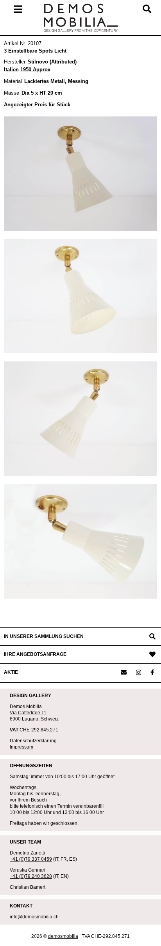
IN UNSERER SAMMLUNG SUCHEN (44, 636)
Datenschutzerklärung (33, 740)
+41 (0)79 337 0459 (31, 859)
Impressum (21, 747)
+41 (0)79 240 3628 (31, 876)
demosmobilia (63, 936)
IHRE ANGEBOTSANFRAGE (35, 654)
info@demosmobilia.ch (34, 917)
